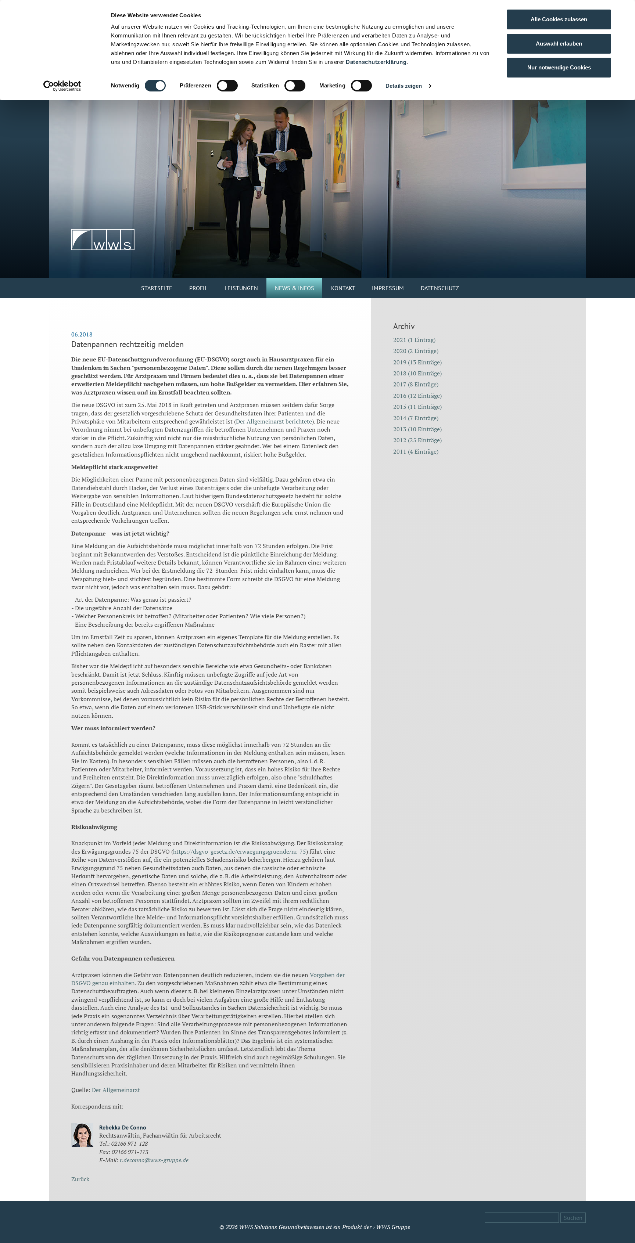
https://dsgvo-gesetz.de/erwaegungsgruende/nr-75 (239, 851)
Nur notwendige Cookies (559, 67)
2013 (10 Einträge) (417, 429)
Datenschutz (440, 288)
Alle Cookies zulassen (559, 19)
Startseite (156, 288)
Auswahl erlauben (559, 43)
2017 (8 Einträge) (415, 384)
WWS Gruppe (393, 1227)
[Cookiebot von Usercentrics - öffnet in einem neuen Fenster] (62, 85)
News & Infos (294, 288)
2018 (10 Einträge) (417, 373)
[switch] (227, 85)
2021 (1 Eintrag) (414, 340)
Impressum (388, 288)
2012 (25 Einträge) (417, 440)
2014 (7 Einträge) (415, 418)
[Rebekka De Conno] (82, 1136)
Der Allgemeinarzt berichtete (274, 421)
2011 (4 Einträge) (415, 451)
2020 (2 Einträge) (415, 351)
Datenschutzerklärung (376, 62)
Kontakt (343, 288)
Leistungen (241, 288)
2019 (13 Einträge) (417, 362)
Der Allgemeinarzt (116, 1090)
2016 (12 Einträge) (417, 396)
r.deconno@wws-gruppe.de (154, 1160)
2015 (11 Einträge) (417, 407)
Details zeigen (403, 86)
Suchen (573, 1217)
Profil (198, 288)
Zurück (80, 1179)
